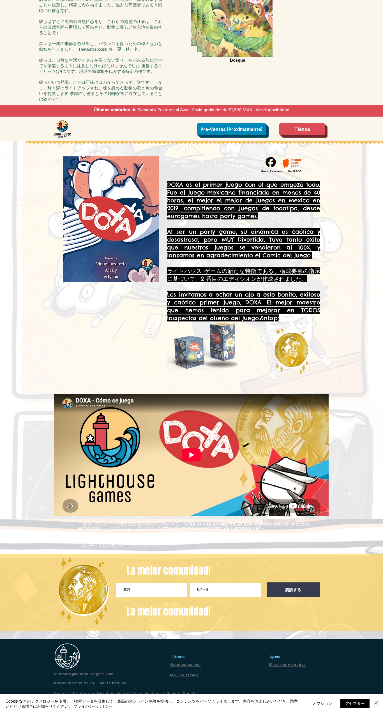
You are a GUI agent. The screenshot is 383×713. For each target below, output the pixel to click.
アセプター (355, 703)
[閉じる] (376, 703)
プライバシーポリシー (93, 706)
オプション (322, 703)
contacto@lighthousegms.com (84, 674)
